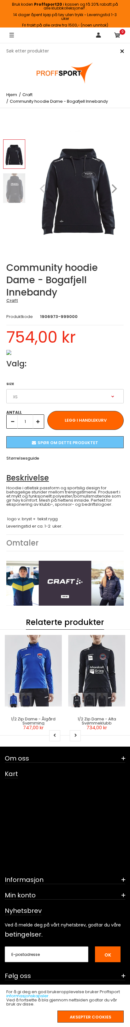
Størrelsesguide (22, 458)
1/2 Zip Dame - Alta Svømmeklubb (97, 721)
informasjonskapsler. (28, 996)
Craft (12, 300)
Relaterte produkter (65, 622)
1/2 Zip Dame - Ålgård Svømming (33, 721)
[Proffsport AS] (65, 73)
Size (10, 383)
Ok (107, 955)
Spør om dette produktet (68, 443)
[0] (117, 35)
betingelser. (24, 934)
